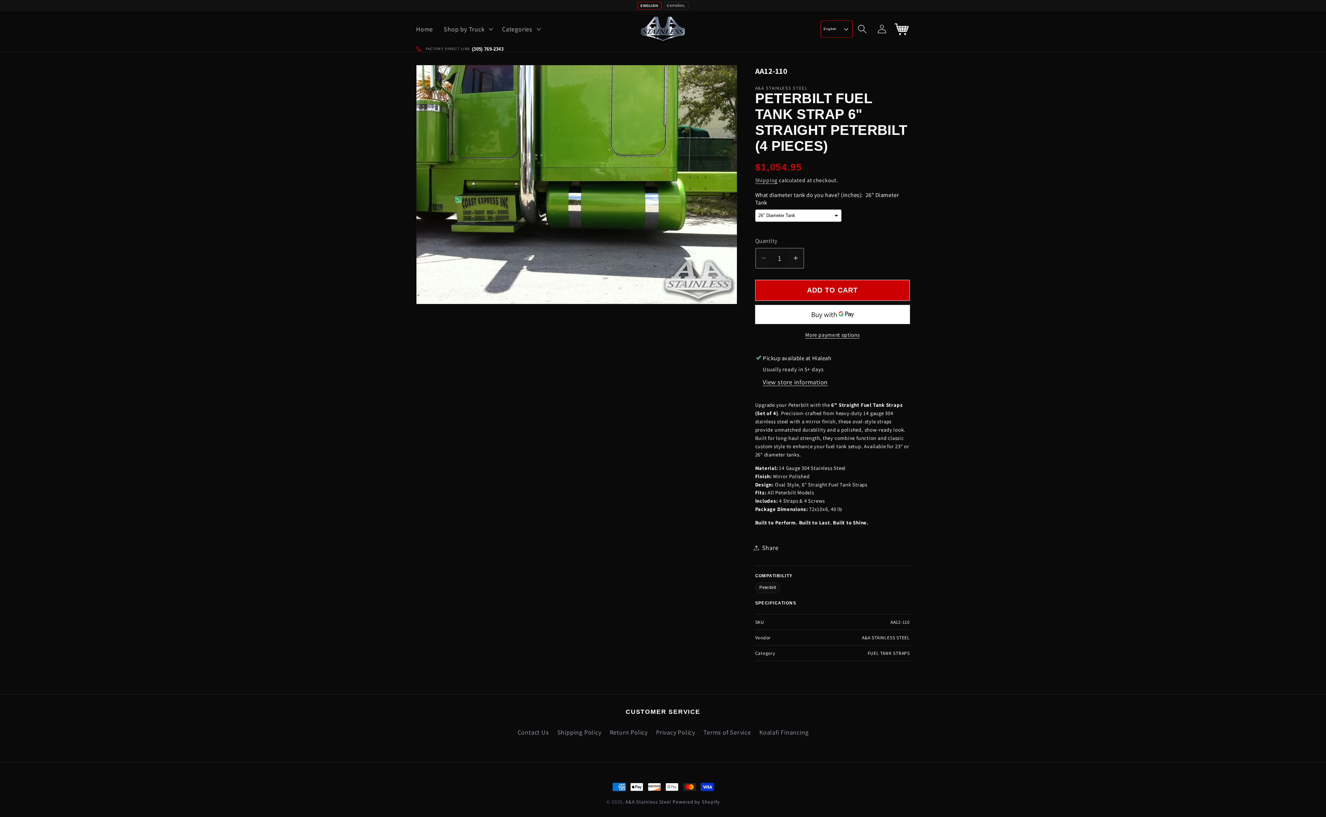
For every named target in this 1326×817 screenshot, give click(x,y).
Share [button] (770, 547)
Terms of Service (727, 732)
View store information (795, 382)
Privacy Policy (675, 732)
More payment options (832, 334)
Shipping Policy (579, 732)
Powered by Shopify (696, 801)
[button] (468, 29)
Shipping (766, 180)
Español (676, 6)
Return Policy (629, 732)
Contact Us (533, 732)
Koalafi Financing (783, 732)
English (649, 6)
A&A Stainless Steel (648, 801)
